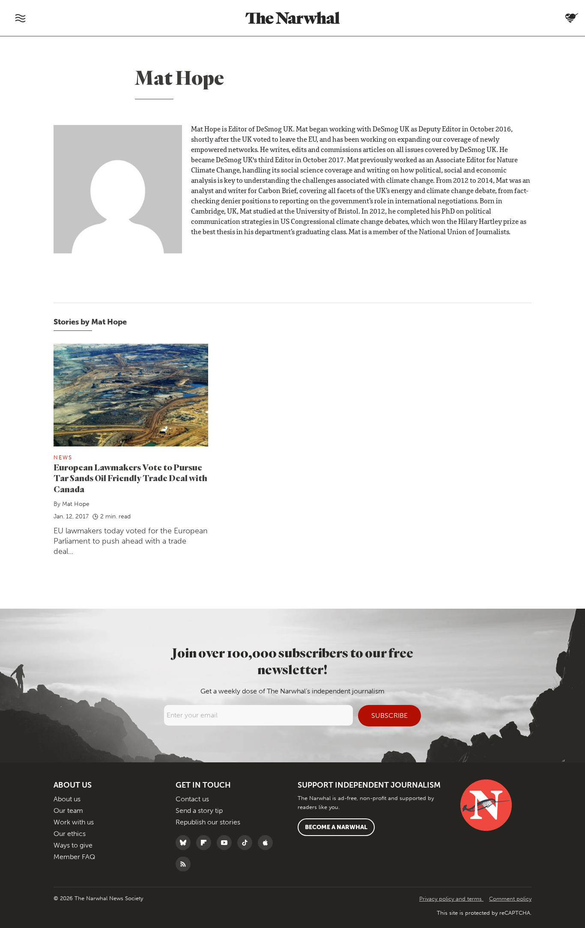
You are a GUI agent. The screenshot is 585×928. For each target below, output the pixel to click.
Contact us (192, 799)
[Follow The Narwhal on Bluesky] (185, 843)
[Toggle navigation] (20, 18)
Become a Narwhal (336, 827)
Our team (68, 810)
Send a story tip (199, 810)
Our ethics (70, 834)
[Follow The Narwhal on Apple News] (267, 843)
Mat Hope (76, 504)
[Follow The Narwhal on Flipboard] (205, 843)
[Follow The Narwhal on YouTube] (226, 843)
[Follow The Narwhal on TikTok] (247, 843)
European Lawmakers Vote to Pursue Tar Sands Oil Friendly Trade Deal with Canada (130, 478)
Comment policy (510, 898)
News (63, 457)
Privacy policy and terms (451, 898)
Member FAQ (74, 857)
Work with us (74, 822)
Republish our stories (208, 822)
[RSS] (185, 864)
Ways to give (73, 845)
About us (67, 799)
